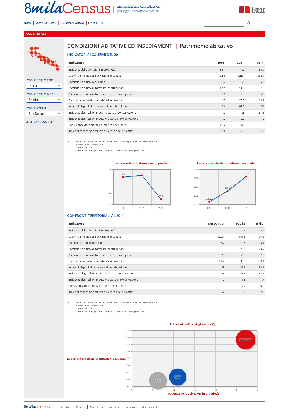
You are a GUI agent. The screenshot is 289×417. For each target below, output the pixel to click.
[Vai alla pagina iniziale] (93, 11)
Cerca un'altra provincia (40, 94)
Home (28, 23)
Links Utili (95, 23)
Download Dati (46, 23)
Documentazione (72, 23)
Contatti (66, 407)
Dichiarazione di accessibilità (142, 407)
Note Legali (97, 407)
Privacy (80, 407)
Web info (114, 407)
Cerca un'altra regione (39, 80)
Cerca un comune (36, 108)
